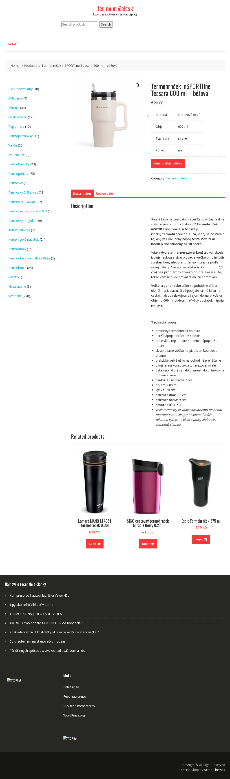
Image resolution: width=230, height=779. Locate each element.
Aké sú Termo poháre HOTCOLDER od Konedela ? (46, 623)
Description (82, 193)
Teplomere (16, 126)
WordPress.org (74, 715)
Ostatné (14, 277)
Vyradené (15, 296)
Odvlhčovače (17, 117)
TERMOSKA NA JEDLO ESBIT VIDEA (35, 614)
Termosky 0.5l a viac (23, 192)
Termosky (15, 183)
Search (106, 24)
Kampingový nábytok (23, 239)
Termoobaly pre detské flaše (29, 258)
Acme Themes (214, 770)
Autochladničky (19, 230)
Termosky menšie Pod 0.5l (27, 211)
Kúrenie (13, 108)
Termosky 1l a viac (21, 202)
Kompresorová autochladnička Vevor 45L (39, 595)
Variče (12, 145)
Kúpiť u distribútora (168, 163)
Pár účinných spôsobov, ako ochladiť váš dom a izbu (47, 650)
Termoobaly (17, 249)
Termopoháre (18, 173)
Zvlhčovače (16, 155)
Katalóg (14, 43)
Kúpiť (92, 544)
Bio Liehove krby (20, 89)
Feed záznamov (74, 696)
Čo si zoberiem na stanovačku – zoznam (39, 641)
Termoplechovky (20, 136)
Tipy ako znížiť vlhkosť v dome (31, 604)
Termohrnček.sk (115, 8)
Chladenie (15, 98)
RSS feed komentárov (79, 706)
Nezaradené (17, 286)
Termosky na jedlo (21, 220)
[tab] (82, 194)
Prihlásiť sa (71, 687)
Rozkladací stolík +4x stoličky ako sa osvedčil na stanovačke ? (54, 632)
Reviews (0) (104, 193)
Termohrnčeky (176, 178)
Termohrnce (17, 267)
